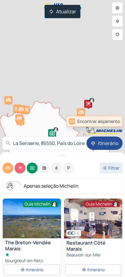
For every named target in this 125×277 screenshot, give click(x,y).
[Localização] (117, 34)
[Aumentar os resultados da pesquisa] (62, 155)
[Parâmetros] (117, 21)
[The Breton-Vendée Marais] (32, 218)
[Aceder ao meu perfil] (117, 7)
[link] (109, 121)
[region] (93, 219)
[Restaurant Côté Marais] (93, 219)
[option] (7, 168)
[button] (52, 133)
